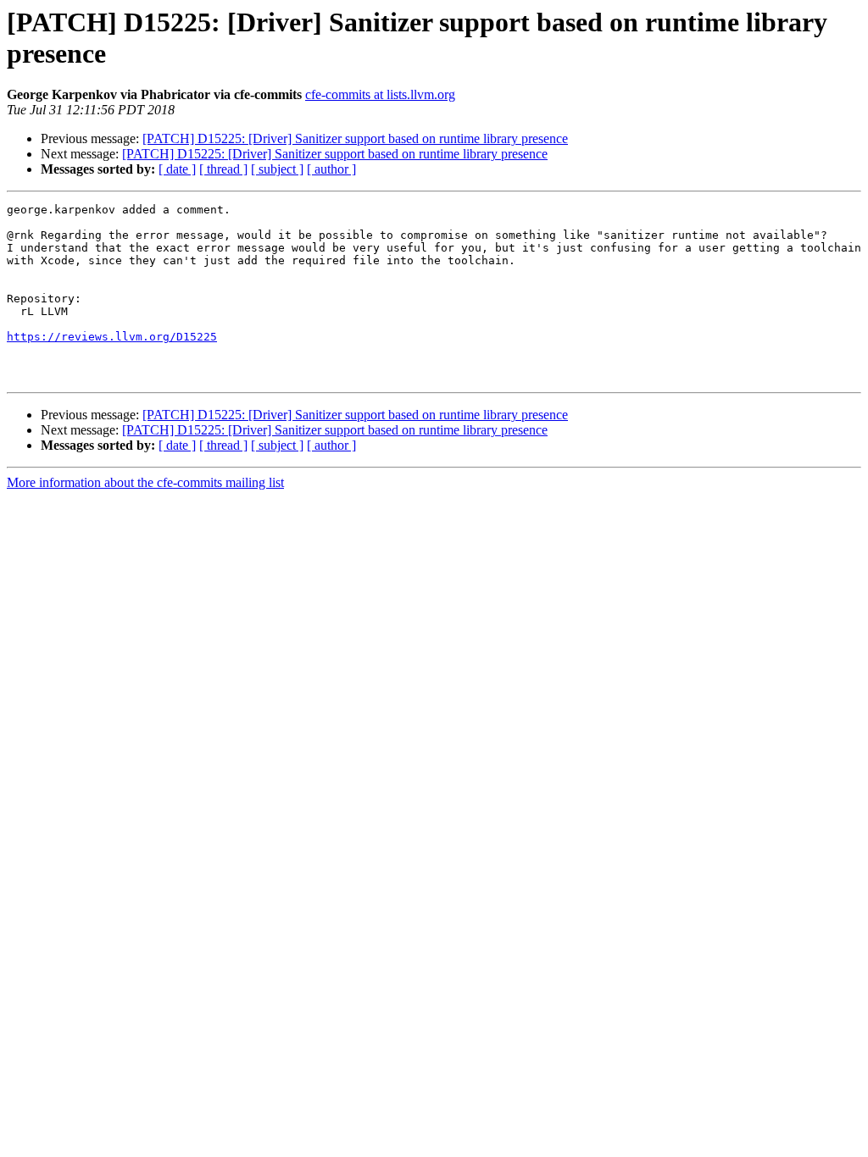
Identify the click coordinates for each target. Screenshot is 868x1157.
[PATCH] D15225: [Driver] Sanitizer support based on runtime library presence (355, 138)
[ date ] (177, 169)
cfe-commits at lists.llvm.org (380, 94)
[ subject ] (277, 169)
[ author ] (331, 169)
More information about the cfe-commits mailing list (145, 482)
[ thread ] (223, 169)
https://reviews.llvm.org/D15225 (112, 336)
